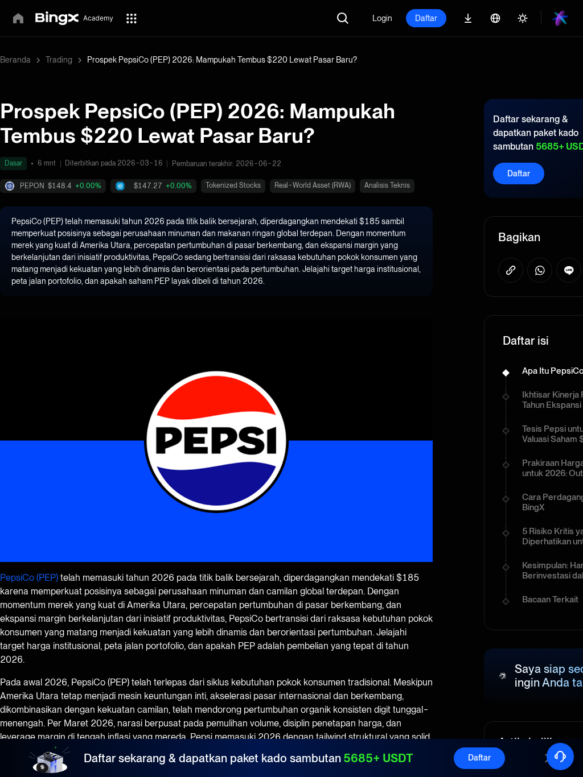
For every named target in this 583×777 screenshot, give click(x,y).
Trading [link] (59, 59)
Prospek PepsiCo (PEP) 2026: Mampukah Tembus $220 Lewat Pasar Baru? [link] (222, 59)
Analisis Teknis (387, 185)
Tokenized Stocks (233, 185)
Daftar (426, 18)
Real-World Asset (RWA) (312, 185)
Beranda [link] (15, 59)
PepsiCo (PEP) (29, 577)
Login (382, 18)
